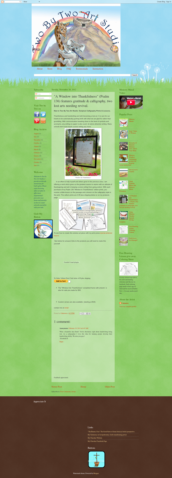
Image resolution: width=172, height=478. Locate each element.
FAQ (69, 68)
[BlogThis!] (83, 313)
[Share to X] (85, 313)
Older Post (110, 386)
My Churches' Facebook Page (97, 441)
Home (83, 386)
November (37, 159)
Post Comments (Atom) (68, 391)
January (36, 156)
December (37, 140)
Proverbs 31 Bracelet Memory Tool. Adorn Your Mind (133, 147)
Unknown (125, 303)
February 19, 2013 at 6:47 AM (78, 328)
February (37, 152)
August (36, 133)
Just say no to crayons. (133, 170)
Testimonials (82, 68)
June (35, 165)
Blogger (96, 473)
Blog (59, 68)
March (36, 149)
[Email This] (80, 313)
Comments (40, 98)
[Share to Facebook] (87, 313)
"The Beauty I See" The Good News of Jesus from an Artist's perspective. (111, 431)
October (36, 143)
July (35, 137)
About (40, 68)
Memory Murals (132, 120)
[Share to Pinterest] (89, 313)
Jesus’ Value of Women (133, 132)
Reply (61, 341)
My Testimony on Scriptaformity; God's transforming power (107, 435)
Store (49, 68)
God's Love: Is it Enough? (133, 239)
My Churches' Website (95, 438)
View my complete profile (127, 306)
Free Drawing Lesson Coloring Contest (133, 229)
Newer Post (56, 386)
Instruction (98, 68)
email (66, 308)
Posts (38, 94)
